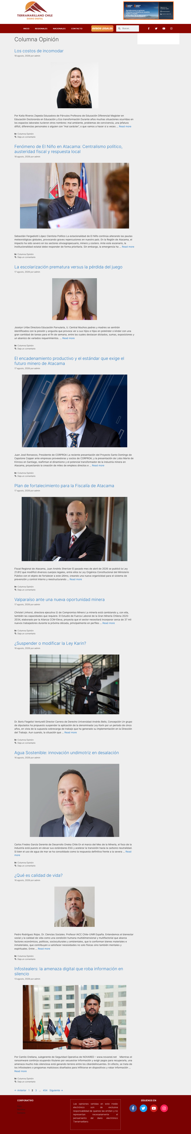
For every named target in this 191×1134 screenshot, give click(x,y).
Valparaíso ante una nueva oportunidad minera (59, 599)
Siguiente (56, 1090)
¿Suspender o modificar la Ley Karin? (50, 643)
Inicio (19, 1106)
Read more (125, 126)
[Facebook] (148, 28)
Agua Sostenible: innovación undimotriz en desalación (66, 752)
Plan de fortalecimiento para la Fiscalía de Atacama (64, 485)
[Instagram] (171, 28)
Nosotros (21, 1109)
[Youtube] (163, 28)
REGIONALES (41, 28)
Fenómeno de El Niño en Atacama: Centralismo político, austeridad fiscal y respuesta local (68, 149)
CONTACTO (76, 28)
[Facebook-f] (133, 1108)
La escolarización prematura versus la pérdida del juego (68, 266)
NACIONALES (59, 28)
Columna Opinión (25, 134)
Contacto (21, 1113)
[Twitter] (156, 28)
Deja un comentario (26, 137)
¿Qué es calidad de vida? (38, 875)
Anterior (20, 1090)
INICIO (26, 28)
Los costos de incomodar (39, 50)
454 (45, 1090)
